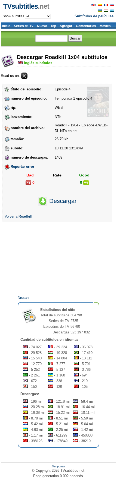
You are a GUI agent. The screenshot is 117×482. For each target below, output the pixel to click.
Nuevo (42, 26)
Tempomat (58, 466)
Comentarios (86, 26)
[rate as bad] (28, 182)
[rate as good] (86, 182)
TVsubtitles (26, 6)
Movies (105, 26)
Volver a (18, 216)
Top (53, 26)
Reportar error (22, 167)
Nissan (23, 298)
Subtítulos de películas (94, 16)
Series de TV (23, 26)
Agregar (66, 26)
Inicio (6, 26)
